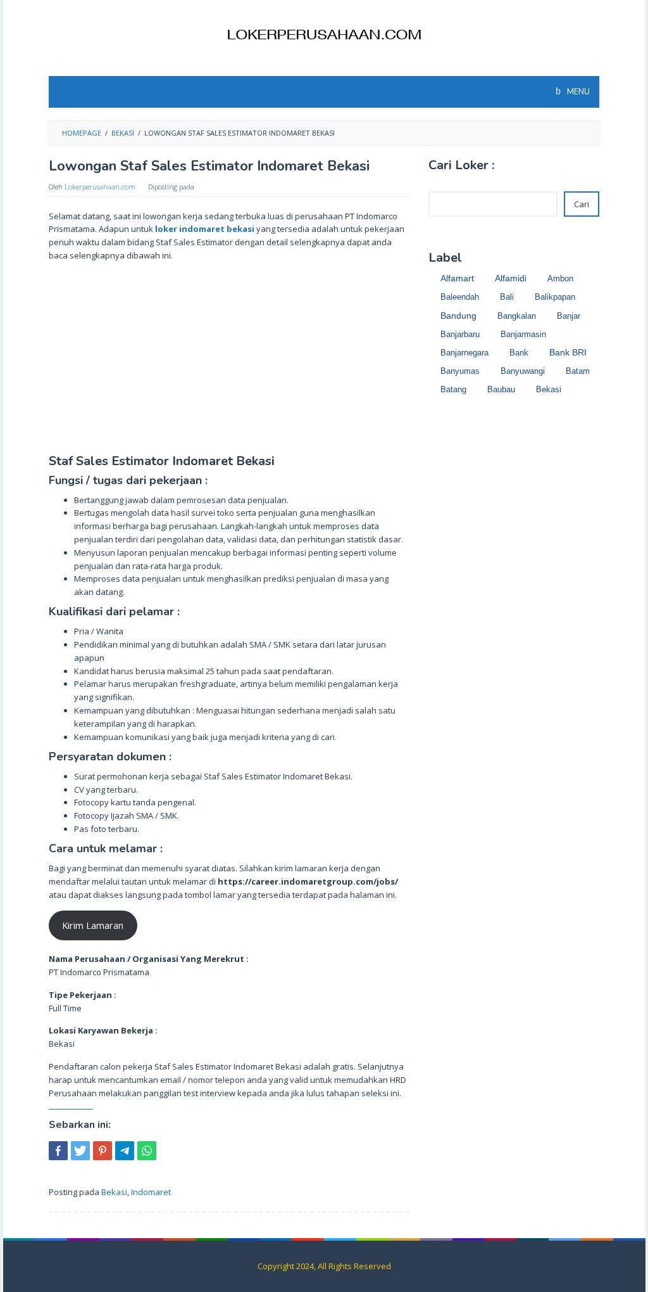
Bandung (458, 315)
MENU (577, 92)
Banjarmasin (523, 334)
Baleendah (459, 297)
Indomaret (151, 1192)
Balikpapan (555, 297)
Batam (578, 371)
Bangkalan (516, 316)
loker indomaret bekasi (204, 228)
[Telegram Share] (124, 1150)
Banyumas (460, 371)
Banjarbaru (460, 334)
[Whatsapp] (146, 1150)
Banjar (568, 316)
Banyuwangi (523, 371)
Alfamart (457, 278)
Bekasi (114, 1192)
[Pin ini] (102, 1150)
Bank (518, 352)
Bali (507, 297)
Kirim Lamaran (92, 925)
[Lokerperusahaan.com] (324, 33)
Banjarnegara (464, 352)
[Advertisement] (229, 360)
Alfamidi (510, 278)
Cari (581, 204)
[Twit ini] (80, 1150)
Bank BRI (568, 352)
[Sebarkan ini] (58, 1150)
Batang (453, 389)
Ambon (560, 278)
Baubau (501, 389)
